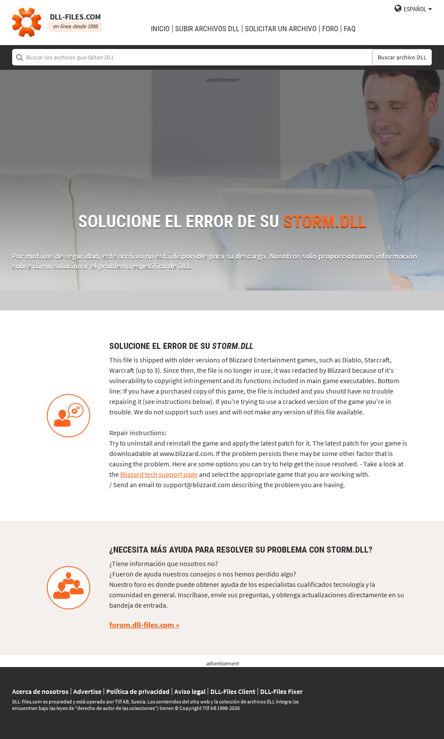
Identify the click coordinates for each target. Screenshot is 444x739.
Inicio (160, 29)
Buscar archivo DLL (402, 57)
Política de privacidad (138, 691)
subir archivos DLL (207, 29)
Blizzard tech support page (159, 474)
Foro (330, 29)
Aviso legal (190, 691)
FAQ (350, 29)
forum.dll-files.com (141, 625)
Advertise (87, 691)
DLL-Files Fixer (281, 691)
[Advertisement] (222, 144)
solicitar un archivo (281, 29)
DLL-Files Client (232, 691)
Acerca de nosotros (40, 691)
